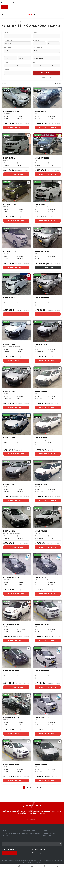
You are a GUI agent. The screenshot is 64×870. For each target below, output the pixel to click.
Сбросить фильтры (46, 77)
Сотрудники (5, 835)
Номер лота (8, 69)
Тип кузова (7, 47)
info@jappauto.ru (40, 849)
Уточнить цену (48, 267)
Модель (35, 32)
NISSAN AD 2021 (9, 345)
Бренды (45, 838)
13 (37, 788)
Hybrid (6, 62)
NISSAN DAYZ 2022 (10, 158)
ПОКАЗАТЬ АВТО (46, 73)
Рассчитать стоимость (16, 127)
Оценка (35, 55)
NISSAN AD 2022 (41, 531)
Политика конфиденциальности (11, 833)
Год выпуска (8, 40)
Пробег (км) (7, 55)
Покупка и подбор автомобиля (31, 833)
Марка (6, 32)
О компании (5, 827)
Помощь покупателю (49, 833)
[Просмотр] (28, 89)
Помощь (45, 827)
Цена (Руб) (36, 40)
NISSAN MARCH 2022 (42, 111)
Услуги (24, 827)
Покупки (45, 830)
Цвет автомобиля (38, 47)
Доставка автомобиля (28, 830)
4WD (34, 62)
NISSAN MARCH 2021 (11, 111)
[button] (15, 107)
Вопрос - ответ (47, 835)
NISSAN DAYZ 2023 (42, 251)
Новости (4, 830)
